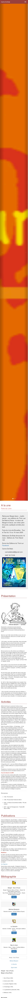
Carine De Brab (5, 2)
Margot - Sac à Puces (14, 957)
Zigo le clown (14, 967)
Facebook (5, 545)
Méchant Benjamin (14, 961)
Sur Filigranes (4, 864)
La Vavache (14, 964)
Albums (14, 897)
